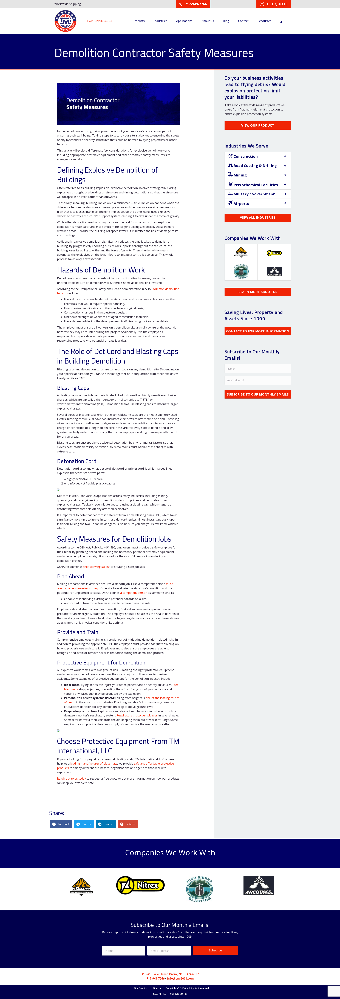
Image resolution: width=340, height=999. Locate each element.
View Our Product (257, 125)
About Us (208, 21)
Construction (245, 156)
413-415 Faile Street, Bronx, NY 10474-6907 (170, 974)
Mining (240, 175)
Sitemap (157, 988)
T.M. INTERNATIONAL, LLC (99, 20)
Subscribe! (215, 950)
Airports (241, 203)
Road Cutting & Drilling (255, 165)
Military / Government (254, 194)
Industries (160, 21)
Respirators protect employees (137, 715)
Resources (264, 21)
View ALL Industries (257, 217)
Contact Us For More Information (257, 331)
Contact (243, 21)
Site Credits (141, 988)
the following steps (96, 567)
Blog (226, 21)
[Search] (281, 22)
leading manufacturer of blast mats (93, 763)
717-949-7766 (155, 978)
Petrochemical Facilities (255, 184)
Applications (184, 21)
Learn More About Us (257, 292)
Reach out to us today (71, 778)
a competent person (133, 593)
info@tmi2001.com (180, 978)
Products (139, 21)
